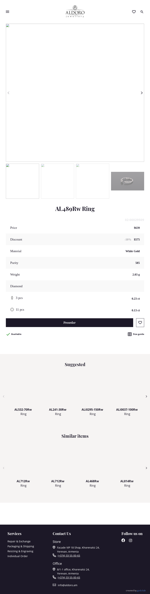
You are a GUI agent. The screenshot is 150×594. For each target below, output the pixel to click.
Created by (136, 590)
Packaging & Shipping (21, 546)
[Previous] (8, 93)
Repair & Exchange (19, 541)
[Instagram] (130, 541)
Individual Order (18, 556)
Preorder (69, 322)
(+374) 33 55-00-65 (69, 555)
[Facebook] (123, 541)
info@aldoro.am (67, 585)
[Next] (141, 93)
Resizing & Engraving (20, 551)
